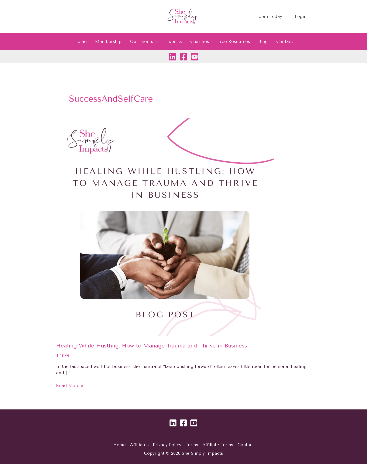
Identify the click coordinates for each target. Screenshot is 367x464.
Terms (191, 444)
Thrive (62, 355)
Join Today (270, 16)
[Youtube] (194, 56)
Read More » (69, 385)
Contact (284, 41)
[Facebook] (183, 56)
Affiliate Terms (217, 444)
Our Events (141, 41)
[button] (155, 41)
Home (80, 41)
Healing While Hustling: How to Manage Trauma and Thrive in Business (151, 345)
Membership (108, 41)
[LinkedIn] (172, 56)
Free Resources (233, 41)
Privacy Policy (167, 444)
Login (301, 16)
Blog (263, 41)
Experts (174, 41)
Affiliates (139, 444)
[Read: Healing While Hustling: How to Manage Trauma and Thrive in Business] (165, 226)
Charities (199, 41)
